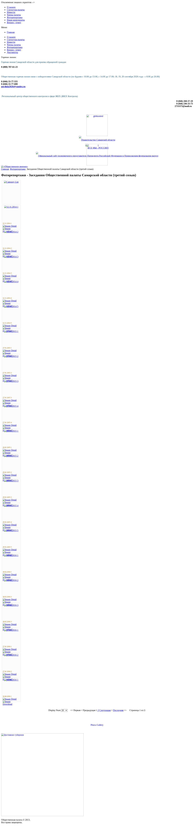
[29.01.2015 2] (11, 456)
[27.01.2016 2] (11, 655)
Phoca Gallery (97, 725)
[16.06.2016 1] (11, 680)
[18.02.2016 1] (11, 555)
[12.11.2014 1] (11, 207)
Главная (5, 169)
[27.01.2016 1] (11, 630)
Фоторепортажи (18, 169)
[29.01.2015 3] (11, 480)
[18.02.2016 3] (11, 605)
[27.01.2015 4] (11, 406)
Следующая (105, 710)
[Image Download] (11, 704)
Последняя (118, 710)
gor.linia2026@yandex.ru (13, 86)
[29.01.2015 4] (11, 505)
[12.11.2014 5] (11, 306)
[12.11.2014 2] (11, 232)
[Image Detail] (9, 226)
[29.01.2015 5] (11, 530)
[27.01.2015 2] (11, 356)
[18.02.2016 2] (11, 580)
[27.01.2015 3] (11, 381)
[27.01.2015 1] (11, 331)
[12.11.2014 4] (11, 281)
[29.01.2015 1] (11, 431)
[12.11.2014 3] (11, 256)
